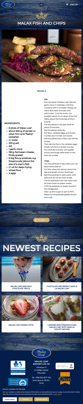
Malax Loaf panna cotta (21, 325)
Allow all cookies (41, 399)
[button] (41, 4)
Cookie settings (10, 399)
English (74, 5)
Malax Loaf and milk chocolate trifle (21, 287)
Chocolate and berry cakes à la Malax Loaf (62, 287)
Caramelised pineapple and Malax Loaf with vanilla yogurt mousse (62, 327)
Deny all (25, 399)
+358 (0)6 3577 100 (43, 378)
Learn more (57, 394)
